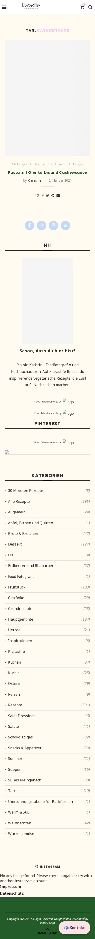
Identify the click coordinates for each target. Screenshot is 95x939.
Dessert (49, 544)
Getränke (49, 597)
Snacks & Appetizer (49, 747)
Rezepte (78, 164)
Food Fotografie (49, 576)
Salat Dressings (49, 715)
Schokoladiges (49, 737)
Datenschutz (12, 893)
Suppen (49, 769)
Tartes (49, 790)
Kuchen (49, 662)
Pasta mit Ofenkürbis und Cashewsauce (47, 172)
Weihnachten (49, 823)
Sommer (49, 758)
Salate (49, 726)
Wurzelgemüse (49, 833)
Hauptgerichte (43, 164)
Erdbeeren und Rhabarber (49, 565)
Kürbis (63, 164)
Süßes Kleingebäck (49, 780)
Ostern (49, 683)
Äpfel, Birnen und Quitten (49, 522)
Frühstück (49, 587)
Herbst (49, 629)
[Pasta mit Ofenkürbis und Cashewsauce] (47, 98)
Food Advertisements (46, 401)
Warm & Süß (49, 812)
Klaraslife (34, 180)
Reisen (49, 694)
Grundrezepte (49, 608)
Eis (49, 555)
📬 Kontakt (74, 927)
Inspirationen (49, 640)
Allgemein (49, 512)
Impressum (10, 886)
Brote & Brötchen (49, 533)
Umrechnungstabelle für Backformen (49, 801)
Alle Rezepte (19, 164)
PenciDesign (47, 923)
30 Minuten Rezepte (49, 490)
